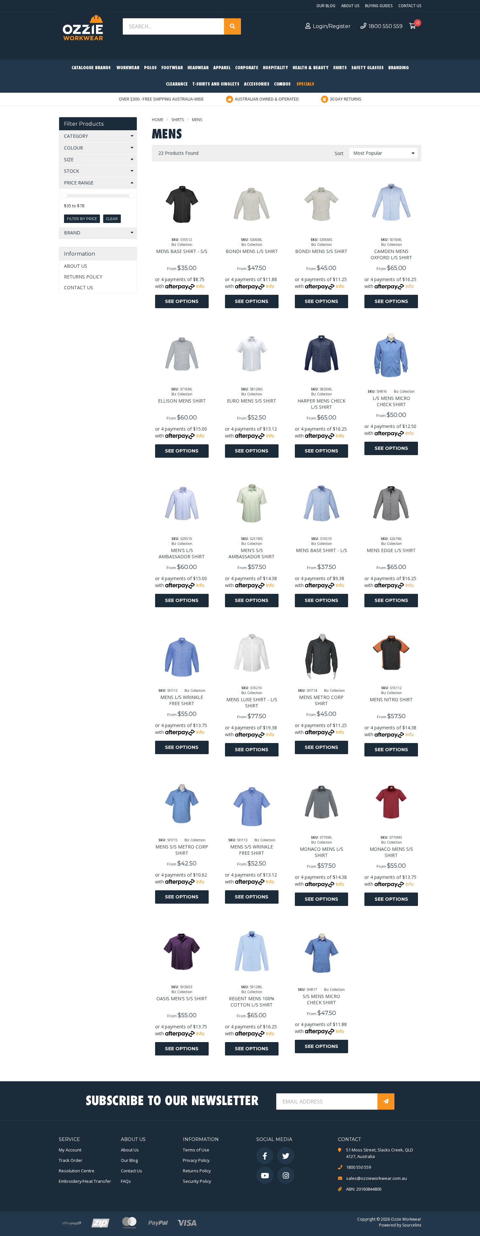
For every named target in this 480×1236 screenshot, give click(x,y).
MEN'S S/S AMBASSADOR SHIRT (252, 553)
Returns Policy (83, 277)
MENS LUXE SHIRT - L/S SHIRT (251, 702)
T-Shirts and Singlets (215, 84)
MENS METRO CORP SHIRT (321, 700)
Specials (305, 84)
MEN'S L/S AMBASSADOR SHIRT (182, 553)
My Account (70, 1150)
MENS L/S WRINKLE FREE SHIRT (181, 700)
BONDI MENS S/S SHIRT (321, 251)
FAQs (126, 1181)
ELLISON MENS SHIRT (182, 401)
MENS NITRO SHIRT (391, 699)
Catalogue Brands (91, 68)
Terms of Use (196, 1150)
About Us (350, 5)
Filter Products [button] (84, 124)
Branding (398, 68)
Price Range (78, 183)
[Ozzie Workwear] (83, 29)
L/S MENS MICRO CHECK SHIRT (391, 401)
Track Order (70, 1160)
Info (200, 286)
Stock (71, 171)
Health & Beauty (310, 68)
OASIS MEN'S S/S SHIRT (181, 998)
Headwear (198, 68)
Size (68, 159)
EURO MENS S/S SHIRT (251, 401)
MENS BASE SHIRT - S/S (181, 251)
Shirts (340, 68)
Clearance (177, 84)
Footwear (172, 68)
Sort (339, 153)
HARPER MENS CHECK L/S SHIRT (321, 404)
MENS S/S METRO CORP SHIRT (181, 850)
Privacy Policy (196, 1160)
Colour (73, 148)
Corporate (246, 68)
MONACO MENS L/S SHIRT (321, 852)
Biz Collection (181, 244)
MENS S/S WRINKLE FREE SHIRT (251, 850)
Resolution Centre (76, 1171)
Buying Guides (378, 5)
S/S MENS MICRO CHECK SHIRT (321, 999)
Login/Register (332, 26)
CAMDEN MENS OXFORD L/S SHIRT (391, 254)
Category (76, 136)
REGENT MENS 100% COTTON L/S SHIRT (251, 1001)
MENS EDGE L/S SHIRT (391, 550)
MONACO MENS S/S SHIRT (391, 852)
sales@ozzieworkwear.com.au (376, 1178)
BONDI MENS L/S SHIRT (252, 251)
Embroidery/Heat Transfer (85, 1181)
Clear (112, 218)
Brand (72, 233)
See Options (182, 301)
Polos (150, 68)
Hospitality (275, 68)
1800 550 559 (386, 26)
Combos (282, 84)
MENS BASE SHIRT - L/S (321, 550)
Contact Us (409, 5)
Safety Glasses (367, 68)
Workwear (128, 68)
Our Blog (325, 5)
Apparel (222, 68)
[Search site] (232, 26)
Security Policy (197, 1181)
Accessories (256, 84)
